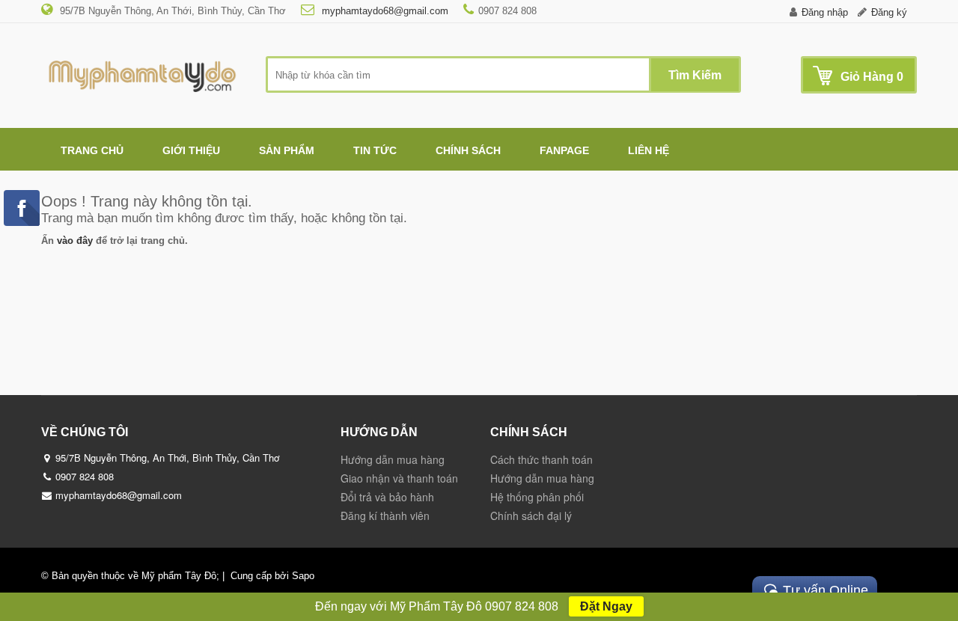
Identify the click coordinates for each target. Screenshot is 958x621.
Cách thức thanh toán (541, 459)
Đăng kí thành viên (385, 515)
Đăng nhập (825, 12)
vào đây (75, 240)
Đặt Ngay (606, 606)
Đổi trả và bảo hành (387, 496)
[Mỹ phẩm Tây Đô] (142, 72)
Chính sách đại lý (531, 515)
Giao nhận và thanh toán (399, 478)
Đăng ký (889, 12)
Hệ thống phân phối (537, 496)
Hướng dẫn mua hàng (393, 459)
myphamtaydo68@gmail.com (383, 10)
